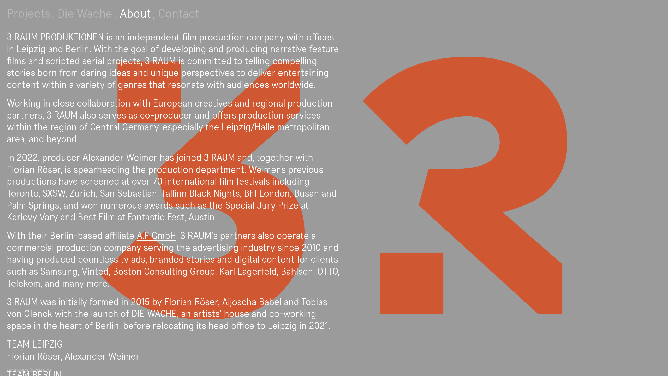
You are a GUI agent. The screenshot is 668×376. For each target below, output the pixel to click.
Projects (28, 14)
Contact (178, 14)
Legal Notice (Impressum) (29, 370)
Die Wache (85, 14)
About (135, 14)
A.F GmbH (156, 236)
